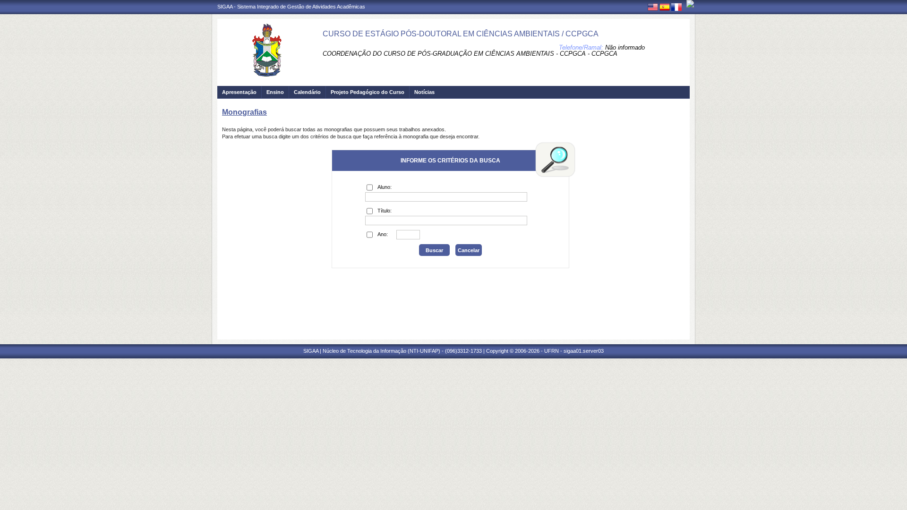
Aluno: (384, 187)
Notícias (424, 92)
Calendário (307, 92)
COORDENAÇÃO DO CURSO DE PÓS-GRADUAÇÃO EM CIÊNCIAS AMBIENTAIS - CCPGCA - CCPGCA (470, 53)
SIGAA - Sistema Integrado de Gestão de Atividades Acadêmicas (291, 6)
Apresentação (239, 92)
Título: (384, 210)
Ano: (382, 234)
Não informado (625, 47)
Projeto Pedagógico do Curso (367, 92)
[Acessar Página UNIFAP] (690, 4)
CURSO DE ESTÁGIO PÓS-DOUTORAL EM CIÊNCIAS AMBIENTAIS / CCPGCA (461, 34)
